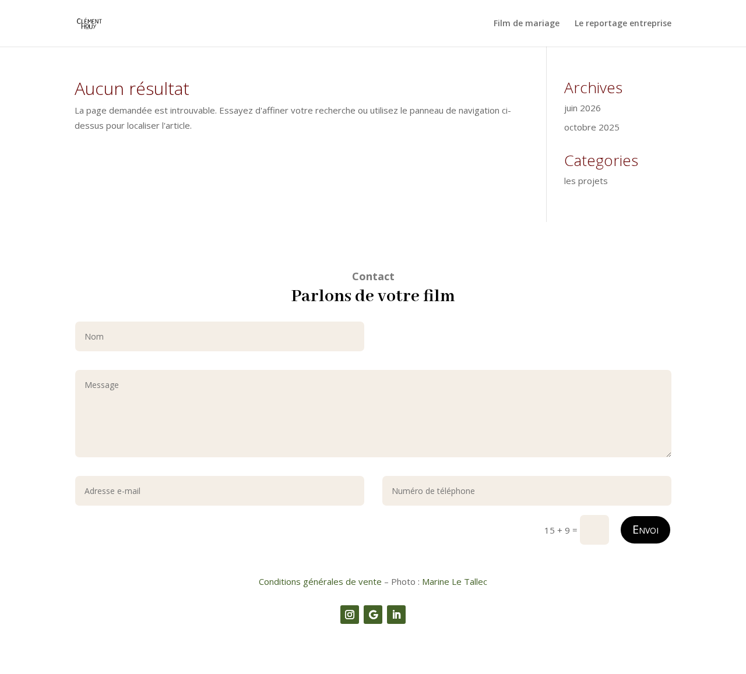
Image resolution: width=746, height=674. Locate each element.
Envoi (645, 529)
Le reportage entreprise (623, 24)
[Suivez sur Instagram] (349, 614)
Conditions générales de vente (320, 581)
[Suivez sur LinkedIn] (396, 614)
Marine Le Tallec (454, 581)
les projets (586, 180)
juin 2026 (582, 108)
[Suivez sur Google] (373, 614)
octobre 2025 (592, 127)
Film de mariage (527, 24)
